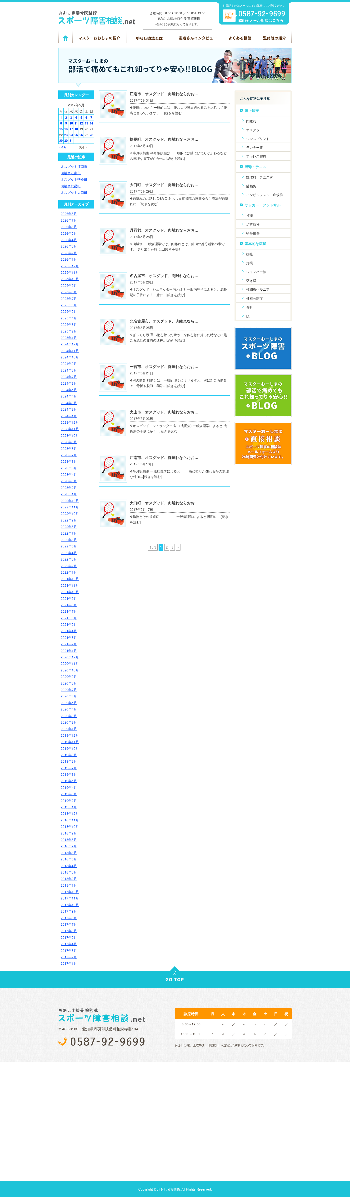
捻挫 (249, 254)
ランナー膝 (254, 147)
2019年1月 (69, 807)
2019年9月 (69, 754)
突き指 (251, 280)
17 (71, 129)
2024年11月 (70, 350)
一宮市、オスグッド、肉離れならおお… (164, 366)
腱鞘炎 (251, 186)
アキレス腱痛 (256, 156)
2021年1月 (69, 650)
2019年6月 (69, 774)
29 (61, 140)
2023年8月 (69, 448)
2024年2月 (69, 409)
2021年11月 (70, 585)
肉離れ (251, 121)
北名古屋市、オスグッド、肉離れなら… (164, 321)
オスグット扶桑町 (74, 179)
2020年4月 (69, 709)
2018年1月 (69, 885)
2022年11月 (70, 507)
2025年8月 (69, 291)
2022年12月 (70, 500)
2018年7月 (69, 846)
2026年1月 (69, 259)
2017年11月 (70, 898)
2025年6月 (69, 305)
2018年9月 (69, 833)
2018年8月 (69, 839)
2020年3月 (69, 715)
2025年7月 (69, 298)
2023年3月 (69, 480)
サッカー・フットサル (262, 205)
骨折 (249, 307)
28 (91, 135)
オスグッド (254, 129)
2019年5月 (69, 780)
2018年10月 (70, 826)
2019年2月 (69, 800)
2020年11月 (70, 663)
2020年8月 (69, 683)
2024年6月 (69, 383)
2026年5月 (69, 233)
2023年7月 (69, 454)
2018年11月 (70, 820)
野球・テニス (255, 166)
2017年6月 (69, 930)
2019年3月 (69, 793)
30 (66, 140)
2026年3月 (69, 246)
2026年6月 (69, 226)
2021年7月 (69, 611)
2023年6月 (69, 461)
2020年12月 (70, 657)
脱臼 (249, 315)
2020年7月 (69, 689)
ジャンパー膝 (256, 271)
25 (76, 135)
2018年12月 (70, 813)
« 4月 (63, 146)
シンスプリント (258, 138)
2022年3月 (69, 559)
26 (81, 135)
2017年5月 (69, 937)
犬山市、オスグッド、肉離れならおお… (164, 412)
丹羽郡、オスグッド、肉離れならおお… (164, 230)
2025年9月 (69, 285)
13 (86, 123)
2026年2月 (69, 252)
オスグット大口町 (74, 192)
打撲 (249, 215)
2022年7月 (69, 533)
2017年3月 (69, 950)
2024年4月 (69, 396)
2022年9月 (69, 520)
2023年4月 (69, 474)
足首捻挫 (253, 224)
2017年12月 (70, 891)
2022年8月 (69, 526)
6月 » (83, 146)
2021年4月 (69, 630)
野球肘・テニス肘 (259, 177)
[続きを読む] (173, 112)
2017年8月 (69, 917)
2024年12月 (70, 344)
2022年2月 (69, 565)
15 (61, 129)
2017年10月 (70, 904)
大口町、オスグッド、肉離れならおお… (164, 184)
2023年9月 (69, 441)
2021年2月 (69, 643)
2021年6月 (69, 618)
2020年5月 (69, 702)
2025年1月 (69, 337)
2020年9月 (69, 676)
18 (76, 129)
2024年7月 (69, 376)
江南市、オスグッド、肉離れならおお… (164, 93)
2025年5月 (69, 311)
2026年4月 (69, 239)
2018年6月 (69, 852)
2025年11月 (70, 272)
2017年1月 (69, 963)
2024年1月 (69, 415)
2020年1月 (69, 728)
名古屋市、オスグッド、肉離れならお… (164, 275)
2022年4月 (69, 552)
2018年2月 (69, 878)
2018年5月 (69, 859)
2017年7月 (69, 924)
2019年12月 (70, 735)
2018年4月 (69, 865)
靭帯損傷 (253, 233)
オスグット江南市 (74, 166)
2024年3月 (69, 402)
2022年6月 (69, 539)
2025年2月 (69, 331)
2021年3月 (69, 637)
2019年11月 (70, 741)
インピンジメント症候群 (264, 194)
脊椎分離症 (254, 298)
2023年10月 (70, 435)
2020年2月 (69, 722)
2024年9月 (69, 363)
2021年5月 (69, 624)
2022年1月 (69, 572)
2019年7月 (69, 767)
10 (71, 123)
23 (66, 135)
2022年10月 (70, 513)
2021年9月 (69, 598)
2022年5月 (69, 546)
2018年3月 (69, 872)
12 (81, 123)
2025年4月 (69, 318)
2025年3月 (69, 324)
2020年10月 (70, 670)
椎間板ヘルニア (258, 289)
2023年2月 (69, 487)
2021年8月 (69, 604)
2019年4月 (69, 787)
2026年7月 (69, 220)
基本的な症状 (255, 243)
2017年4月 (69, 943)
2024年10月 (70, 357)
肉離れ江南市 (71, 172)
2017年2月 (69, 956)
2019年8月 (69, 761)
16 (66, 129)
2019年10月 (70, 748)
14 (91, 123)
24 (71, 135)
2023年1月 (69, 494)
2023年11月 (70, 428)
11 (76, 123)
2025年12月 (70, 265)
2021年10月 (70, 591)
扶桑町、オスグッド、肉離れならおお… (164, 139)
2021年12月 (70, 578)
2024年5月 (69, 389)
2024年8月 (69, 370)
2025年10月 (70, 278)
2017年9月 (69, 911)
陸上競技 (252, 110)
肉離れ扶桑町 (71, 186)
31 (71, 140)
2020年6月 (69, 696)
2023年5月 (69, 468)
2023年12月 (70, 422)
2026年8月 (69, 213)
